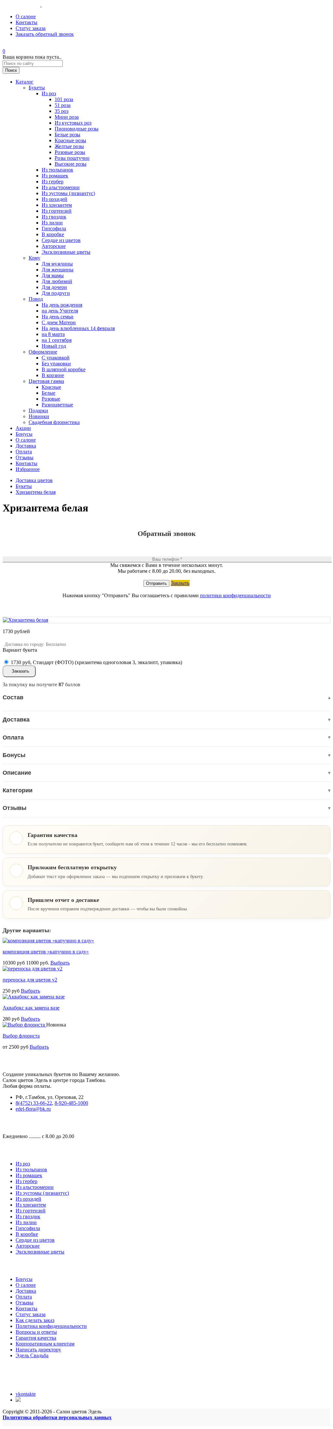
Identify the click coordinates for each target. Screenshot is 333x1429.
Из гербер (52, 181)
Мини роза (67, 117)
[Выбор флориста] (24, 1024)
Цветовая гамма (46, 381)
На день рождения (62, 305)
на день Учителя (60, 310)
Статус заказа (31, 28)
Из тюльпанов (57, 170)
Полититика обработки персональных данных (57, 1417)
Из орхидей (54, 199)
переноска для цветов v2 (30, 979)
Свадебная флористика (54, 422)
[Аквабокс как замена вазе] (34, 996)
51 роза (63, 105)
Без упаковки (56, 363)
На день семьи (57, 316)
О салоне (26, 16)
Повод (36, 299)
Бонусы (24, 434)
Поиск (11, 70)
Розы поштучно (72, 158)
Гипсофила (54, 228)
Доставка (26, 445)
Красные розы (70, 140)
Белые (48, 393)
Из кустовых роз (73, 123)
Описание (166, 772)
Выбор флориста (21, 1036)
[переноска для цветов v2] (32, 968)
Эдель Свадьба (32, 1355)
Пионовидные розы (77, 128)
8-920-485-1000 (59, 5)
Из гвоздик (54, 217)
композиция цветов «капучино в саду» (46, 951)
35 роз (61, 111)
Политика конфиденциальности (51, 1326)
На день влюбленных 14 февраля (78, 328)
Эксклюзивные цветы (66, 252)
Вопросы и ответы (36, 1332)
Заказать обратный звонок (45, 34)
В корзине (53, 375)
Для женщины (57, 269)
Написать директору (38, 1349)
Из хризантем (57, 205)
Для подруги (56, 293)
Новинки (39, 416)
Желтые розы (69, 146)
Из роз (49, 93)
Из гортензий (57, 211)
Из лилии (52, 222)
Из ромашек (55, 175)
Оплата (24, 451)
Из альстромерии (61, 187)
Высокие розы (71, 164)
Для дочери (54, 287)
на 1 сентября (57, 340)
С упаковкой (56, 357)
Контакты (26, 22)
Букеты (37, 87)
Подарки (38, 410)
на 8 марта (53, 334)
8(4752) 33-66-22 (34, 1103)
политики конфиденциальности (235, 595)
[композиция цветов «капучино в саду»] (48, 940)
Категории (166, 790)
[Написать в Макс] (18, 1400)
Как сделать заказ (35, 1320)
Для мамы (53, 275)
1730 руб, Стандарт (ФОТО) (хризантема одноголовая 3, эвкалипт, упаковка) (96, 662)
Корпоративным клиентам (45, 1343)
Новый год (54, 346)
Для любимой (57, 281)
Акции (23, 428)
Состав (166, 697)
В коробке (53, 234)
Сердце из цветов (61, 240)
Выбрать (60, 962)
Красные (51, 387)
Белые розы (67, 134)
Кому (34, 258)
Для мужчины (57, 263)
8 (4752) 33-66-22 (21, 5)
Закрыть (180, 583)
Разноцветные (57, 404)
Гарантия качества (36, 1338)
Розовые (51, 399)
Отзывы (24, 457)
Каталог (24, 81)
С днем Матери (59, 322)
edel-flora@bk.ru (33, 1109)
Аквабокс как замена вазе (31, 1008)
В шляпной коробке (64, 369)
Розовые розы (70, 152)
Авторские (54, 246)
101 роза (64, 99)
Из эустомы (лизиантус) (68, 193)
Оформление (43, 352)
